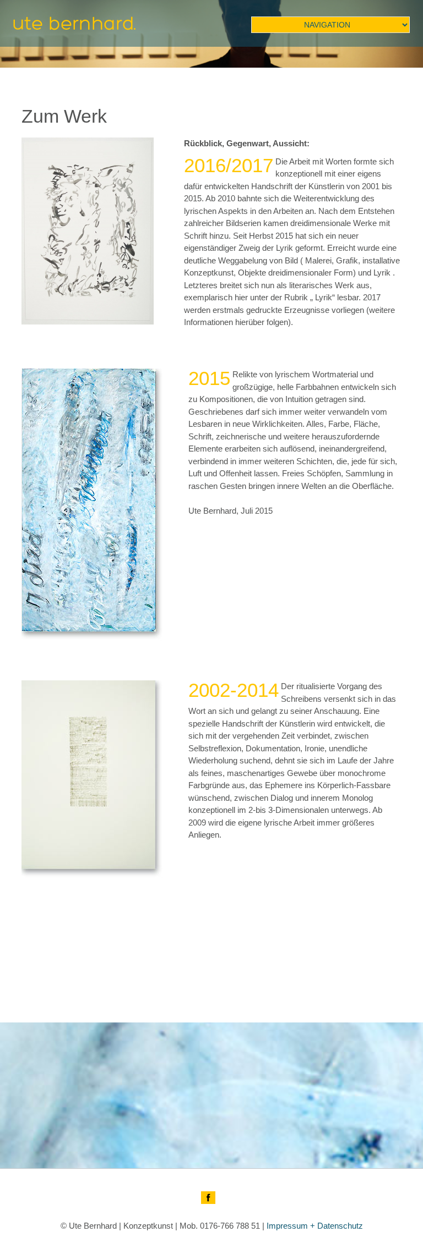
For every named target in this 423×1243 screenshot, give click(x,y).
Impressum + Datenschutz (315, 1225)
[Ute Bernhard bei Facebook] (208, 1197)
